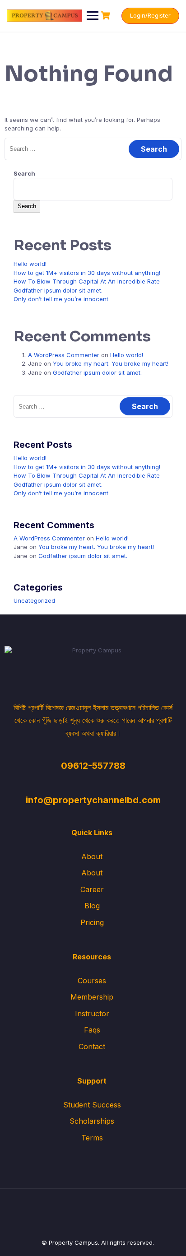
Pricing (92, 922)
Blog (92, 905)
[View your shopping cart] (106, 15)
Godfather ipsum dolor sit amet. (58, 290)
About (91, 856)
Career (92, 889)
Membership (91, 996)
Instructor (92, 1013)
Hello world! (30, 263)
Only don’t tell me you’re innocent (61, 298)
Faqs (92, 1029)
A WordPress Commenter (63, 354)
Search (24, 173)
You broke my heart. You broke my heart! (110, 363)
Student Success (92, 1104)
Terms (92, 1137)
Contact (92, 1046)
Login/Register (150, 15)
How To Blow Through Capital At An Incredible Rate (87, 281)
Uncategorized (34, 600)
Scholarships (92, 1121)
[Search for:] (93, 148)
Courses (92, 980)
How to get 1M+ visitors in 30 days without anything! (87, 272)
